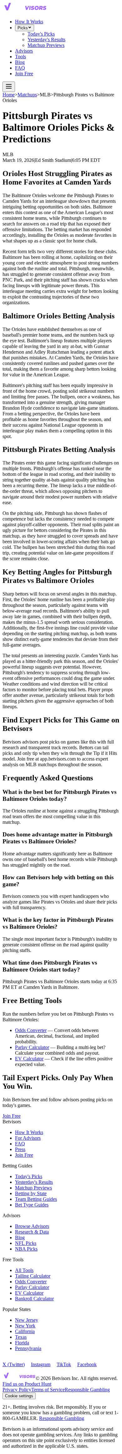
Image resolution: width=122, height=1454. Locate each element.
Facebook (87, 1364)
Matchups (27, 94)
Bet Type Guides (31, 1204)
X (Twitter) (14, 1364)
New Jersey (26, 1320)
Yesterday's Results (46, 39)
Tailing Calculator (32, 1276)
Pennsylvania (28, 1348)
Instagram (40, 1364)
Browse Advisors (32, 1226)
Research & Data (32, 1231)
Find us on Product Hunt (27, 1384)
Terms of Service (48, 1389)
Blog (20, 62)
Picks (23, 28)
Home (9, 94)
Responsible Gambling (87, 1389)
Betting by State (31, 1193)
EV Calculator (29, 1058)
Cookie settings (19, 1396)
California (25, 1331)
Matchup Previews (46, 45)
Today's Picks (41, 34)
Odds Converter (31, 1030)
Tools (20, 56)
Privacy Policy (17, 1389)
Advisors (24, 51)
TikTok (64, 1364)
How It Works (29, 21)
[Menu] (9, 87)
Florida (22, 1342)
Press (20, 1149)
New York (25, 1325)
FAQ (20, 68)
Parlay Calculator (32, 1047)
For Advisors (28, 1138)
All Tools (24, 1270)
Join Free (24, 73)
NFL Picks (25, 1243)
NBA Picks (26, 1249)
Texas (21, 1337)
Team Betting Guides (36, 1199)
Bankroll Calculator (34, 1298)
